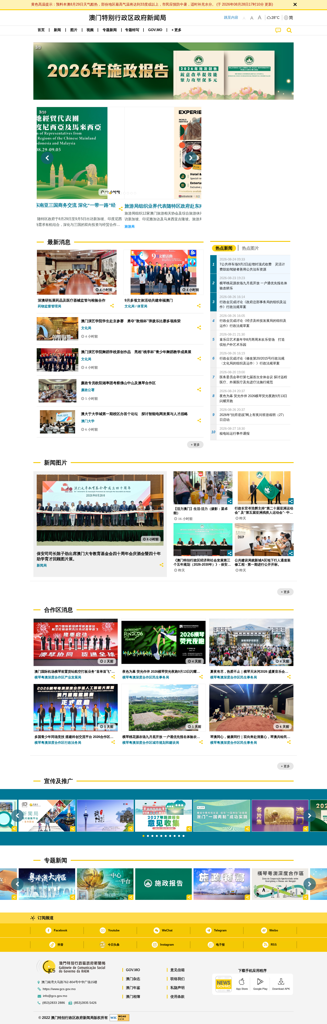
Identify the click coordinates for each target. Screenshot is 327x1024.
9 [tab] (179, 836)
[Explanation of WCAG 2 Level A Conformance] (119, 1017)
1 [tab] (143, 836)
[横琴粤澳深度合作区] (280, 884)
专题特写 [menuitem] (132, 30)
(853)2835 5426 (85, 1002)
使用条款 (177, 996)
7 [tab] (170, 836)
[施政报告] (163, 884)
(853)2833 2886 (53, 1002)
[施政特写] (222, 884)
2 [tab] (148, 836)
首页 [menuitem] (41, 30)
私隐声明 (177, 988)
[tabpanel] (163, 816)
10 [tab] (183, 836)
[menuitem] (57, 30)
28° (275, 18)
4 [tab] (157, 836)
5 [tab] (161, 836)
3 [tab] (152, 836)
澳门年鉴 (133, 988)
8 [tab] (174, 836)
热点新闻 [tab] (224, 248)
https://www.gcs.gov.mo (59, 989)
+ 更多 (195, 444)
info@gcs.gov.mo (55, 996)
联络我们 (177, 979)
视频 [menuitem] (90, 30)
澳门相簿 (133, 996)
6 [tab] (166, 836)
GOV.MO (133, 970)
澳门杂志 (133, 979)
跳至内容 (231, 17)
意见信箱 (177, 970)
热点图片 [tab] (250, 248)
